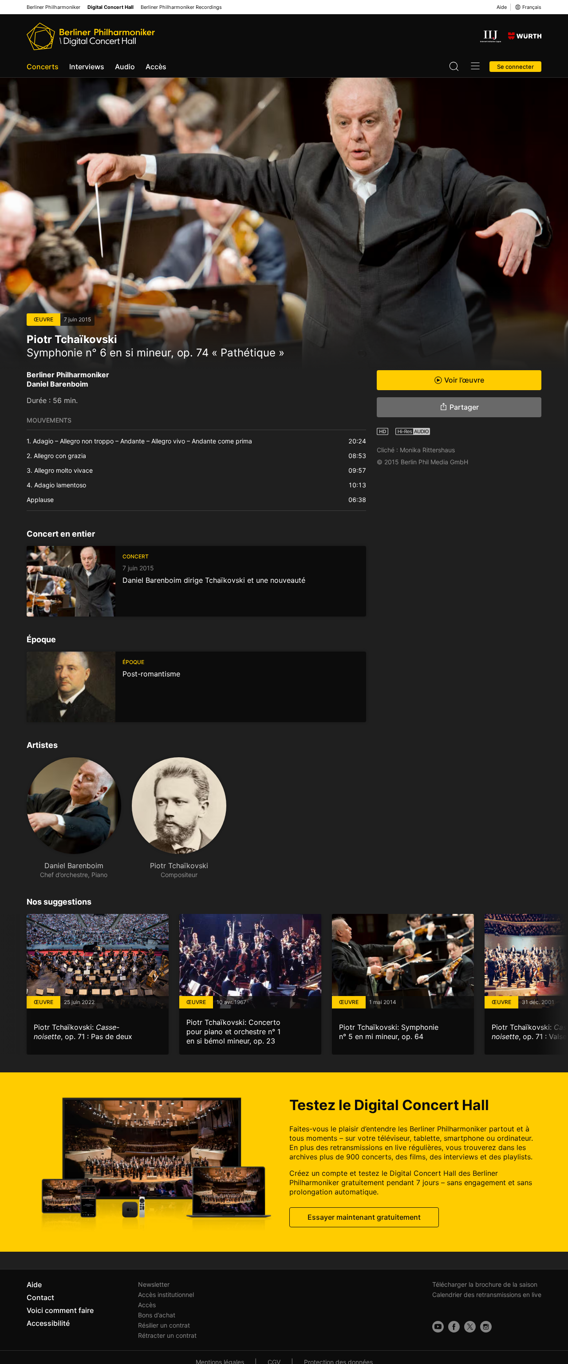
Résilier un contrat (164, 1325)
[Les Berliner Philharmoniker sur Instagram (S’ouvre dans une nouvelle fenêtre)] (486, 1326)
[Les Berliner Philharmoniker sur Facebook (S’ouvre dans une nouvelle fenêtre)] (454, 1326)
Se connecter (515, 66)
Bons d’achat (156, 1315)
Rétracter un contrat (167, 1335)
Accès (156, 66)
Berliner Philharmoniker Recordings (181, 7)
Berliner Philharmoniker (53, 7)
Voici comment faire (60, 1310)
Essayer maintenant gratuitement (364, 1217)
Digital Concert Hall (110, 7)
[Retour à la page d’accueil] (91, 36)
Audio (125, 66)
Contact (40, 1297)
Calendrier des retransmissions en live (486, 1294)
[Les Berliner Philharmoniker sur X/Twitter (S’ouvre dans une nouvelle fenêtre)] (470, 1326)
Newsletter (154, 1284)
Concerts (43, 66)
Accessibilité (48, 1323)
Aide (502, 7)
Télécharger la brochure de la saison (484, 1284)
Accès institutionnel (166, 1294)
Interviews (86, 66)
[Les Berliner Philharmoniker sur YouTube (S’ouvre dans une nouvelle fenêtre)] (438, 1326)
